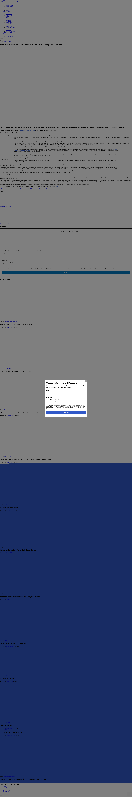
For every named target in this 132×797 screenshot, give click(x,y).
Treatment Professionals (55, 401)
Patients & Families (54, 399)
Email (47, 390)
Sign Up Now (66, 412)
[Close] (86, 381)
